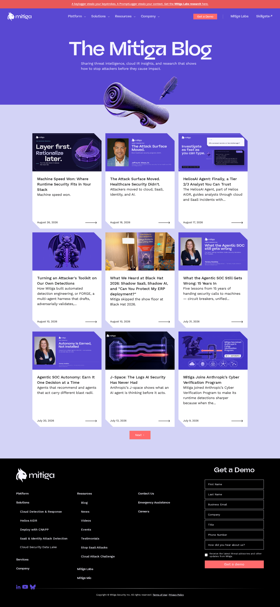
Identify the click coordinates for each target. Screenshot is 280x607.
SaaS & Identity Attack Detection (43, 538)
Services (22, 559)
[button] (76, 16)
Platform (22, 493)
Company (23, 568)
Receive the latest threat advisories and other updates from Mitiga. (236, 555)
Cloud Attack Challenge (98, 556)
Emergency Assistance (154, 502)
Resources (84, 493)
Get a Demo (205, 16)
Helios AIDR (28, 520)
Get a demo (234, 564)
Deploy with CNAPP (34, 529)
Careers (143, 511)
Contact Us (146, 493)
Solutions (22, 502)
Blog (84, 502)
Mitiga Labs (240, 16)
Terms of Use (160, 594)
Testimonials (90, 538)
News (85, 511)
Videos (86, 520)
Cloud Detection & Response (41, 511)
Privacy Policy (176, 594)
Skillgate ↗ (264, 16)
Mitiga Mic (84, 578)
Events (86, 529)
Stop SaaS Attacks (94, 547)
